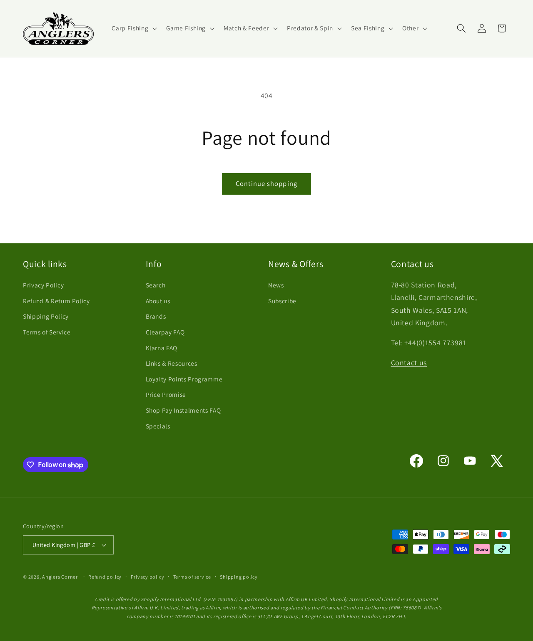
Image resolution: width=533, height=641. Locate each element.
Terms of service (192, 577)
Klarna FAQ (162, 348)
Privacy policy (147, 577)
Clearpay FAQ (165, 332)
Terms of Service (47, 332)
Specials (158, 426)
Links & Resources (171, 363)
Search (156, 285)
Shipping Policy (46, 316)
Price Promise (166, 394)
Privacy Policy (43, 285)
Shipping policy (239, 577)
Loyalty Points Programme (184, 379)
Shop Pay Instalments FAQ (183, 410)
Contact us (409, 362)
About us (158, 301)
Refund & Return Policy (56, 301)
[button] (133, 28)
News (276, 285)
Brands (156, 316)
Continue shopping (266, 183)
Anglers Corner (60, 577)
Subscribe (282, 301)
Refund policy (105, 577)
